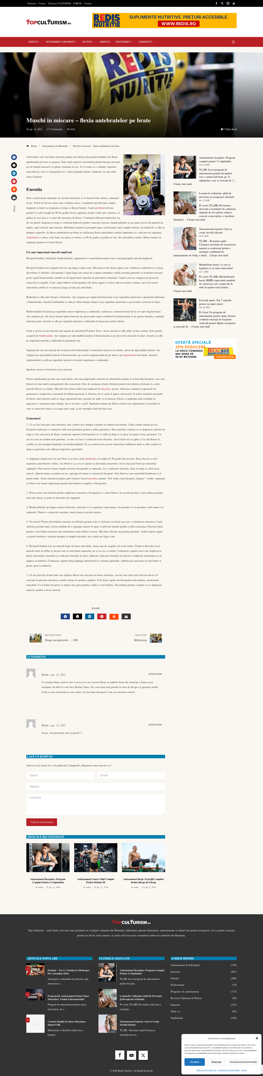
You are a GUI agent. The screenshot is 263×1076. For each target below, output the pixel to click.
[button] (256, 1038)
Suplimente (204, 1018)
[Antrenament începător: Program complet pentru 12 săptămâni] (185, 167)
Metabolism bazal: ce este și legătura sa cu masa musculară (216, 266)
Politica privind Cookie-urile (206, 1070)
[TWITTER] (77, 616)
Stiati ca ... (204, 1011)
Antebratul (32, 237)
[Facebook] (14, 157)
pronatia (92, 478)
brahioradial (46, 335)
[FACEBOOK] (65, 616)
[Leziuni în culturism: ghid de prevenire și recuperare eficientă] (185, 202)
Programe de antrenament (204, 991)
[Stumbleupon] (14, 189)
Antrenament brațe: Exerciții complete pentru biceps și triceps (143, 880)
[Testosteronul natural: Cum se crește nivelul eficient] (185, 238)
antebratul (100, 208)
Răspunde (155, 674)
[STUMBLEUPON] (114, 617)
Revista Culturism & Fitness (204, 998)
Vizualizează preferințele (243, 1062)
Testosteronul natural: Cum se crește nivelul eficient (215, 230)
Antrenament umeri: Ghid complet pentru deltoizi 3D (95, 880)
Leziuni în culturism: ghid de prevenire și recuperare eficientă (216, 194)
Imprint (244, 1070)
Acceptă (194, 1062)
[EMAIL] (126, 616)
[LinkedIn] (14, 173)
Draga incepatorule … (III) (61, 638)
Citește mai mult (183, 184)
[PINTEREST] (101, 616)
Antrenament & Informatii (204, 965)
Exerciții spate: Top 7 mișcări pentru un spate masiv (215, 301)
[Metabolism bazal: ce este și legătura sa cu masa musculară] (185, 274)
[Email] (14, 197)
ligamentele (129, 355)
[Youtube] (131, 1055)
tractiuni (105, 388)
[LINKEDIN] (89, 616)
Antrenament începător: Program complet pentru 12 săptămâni (47, 880)
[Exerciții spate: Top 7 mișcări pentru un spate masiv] (185, 309)
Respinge (216, 1062)
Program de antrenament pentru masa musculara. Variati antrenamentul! (68, 997)
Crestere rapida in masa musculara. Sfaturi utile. (67, 1023)
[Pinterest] (14, 181)
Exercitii (204, 971)
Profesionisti (204, 985)
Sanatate (204, 1004)
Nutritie (204, 978)
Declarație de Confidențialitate (229, 1070)
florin (45, 674)
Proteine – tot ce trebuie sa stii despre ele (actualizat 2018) (68, 971)
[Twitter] (14, 165)
